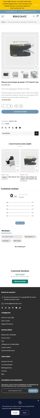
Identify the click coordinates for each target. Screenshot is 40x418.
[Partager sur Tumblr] (13, 128)
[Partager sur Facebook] (2, 128)
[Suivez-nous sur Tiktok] (20, 308)
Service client (5, 338)
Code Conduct (6, 347)
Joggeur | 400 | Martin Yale (10, 177)
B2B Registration (6, 368)
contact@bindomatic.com (28, 11)
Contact (4, 371)
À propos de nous (7, 361)
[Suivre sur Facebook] (2, 308)
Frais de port (13, 89)
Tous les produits (6, 365)
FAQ (2, 341)
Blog (2, 374)
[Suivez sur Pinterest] (13, 308)
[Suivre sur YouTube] (16, 308)
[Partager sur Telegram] (16, 128)
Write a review (20, 223)
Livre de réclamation (8, 351)
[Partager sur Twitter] (6, 128)
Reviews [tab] (6, 230)
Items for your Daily (7, 318)
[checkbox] (17, 241)
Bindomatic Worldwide (8, 335)
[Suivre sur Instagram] (6, 308)
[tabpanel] (20, 251)
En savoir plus (6, 99)
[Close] (38, 401)
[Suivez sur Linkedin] (9, 308)
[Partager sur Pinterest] (9, 128)
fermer (36, 5)
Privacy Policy (17, 408)
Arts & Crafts (5, 321)
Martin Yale (13, 121)
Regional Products (7, 324)
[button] (20, 202)
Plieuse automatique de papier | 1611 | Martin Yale (28, 178)
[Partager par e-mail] (20, 128)
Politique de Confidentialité (10, 344)
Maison (3, 22)
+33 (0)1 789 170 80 (11, 11)
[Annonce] (17, 4)
